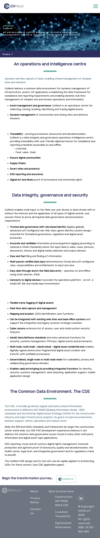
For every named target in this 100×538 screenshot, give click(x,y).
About (34, 491)
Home (7, 54)
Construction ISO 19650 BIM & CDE (63, 501)
